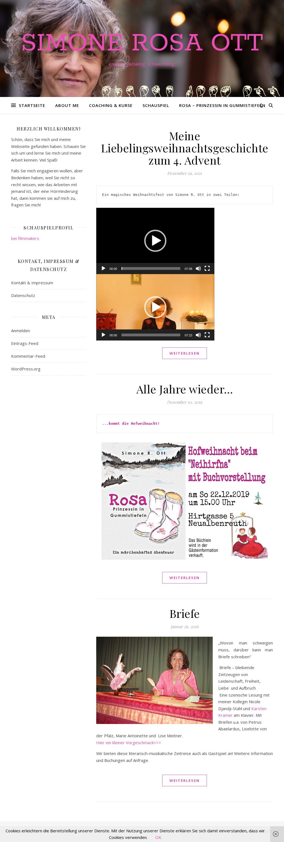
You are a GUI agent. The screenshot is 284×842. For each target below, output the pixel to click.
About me (67, 105)
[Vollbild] (207, 268)
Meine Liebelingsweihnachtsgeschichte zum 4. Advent (184, 147)
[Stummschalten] (198, 268)
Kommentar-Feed (28, 356)
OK (158, 837)
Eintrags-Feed (24, 343)
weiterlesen (184, 353)
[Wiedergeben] (103, 268)
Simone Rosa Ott (142, 43)
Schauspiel (156, 105)
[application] (155, 241)
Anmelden (20, 330)
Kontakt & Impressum (32, 282)
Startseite (32, 105)
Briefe (184, 613)
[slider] (150, 268)
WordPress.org (25, 369)
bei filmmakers (25, 238)
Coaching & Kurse (111, 105)
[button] (155, 241)
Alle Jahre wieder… (184, 389)
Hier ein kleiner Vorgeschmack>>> (128, 742)
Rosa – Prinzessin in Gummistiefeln (222, 105)
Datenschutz (23, 295)
